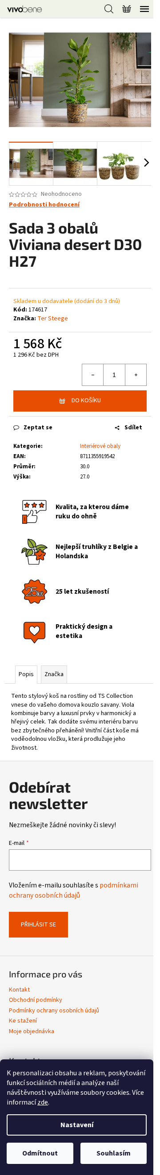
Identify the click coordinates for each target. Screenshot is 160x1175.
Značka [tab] (54, 674)
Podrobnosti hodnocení (44, 205)
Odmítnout (40, 1153)
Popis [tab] (26, 674)
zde (42, 1102)
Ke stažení (23, 1020)
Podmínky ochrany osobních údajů (54, 1010)
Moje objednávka (31, 1031)
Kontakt (19, 989)
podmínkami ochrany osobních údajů (73, 890)
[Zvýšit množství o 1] (135, 374)
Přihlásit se (38, 924)
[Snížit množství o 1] (93, 374)
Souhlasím (113, 1153)
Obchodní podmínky (35, 1000)
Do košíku (86, 400)
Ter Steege (52, 318)
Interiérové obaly (100, 446)
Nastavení (76, 1125)
